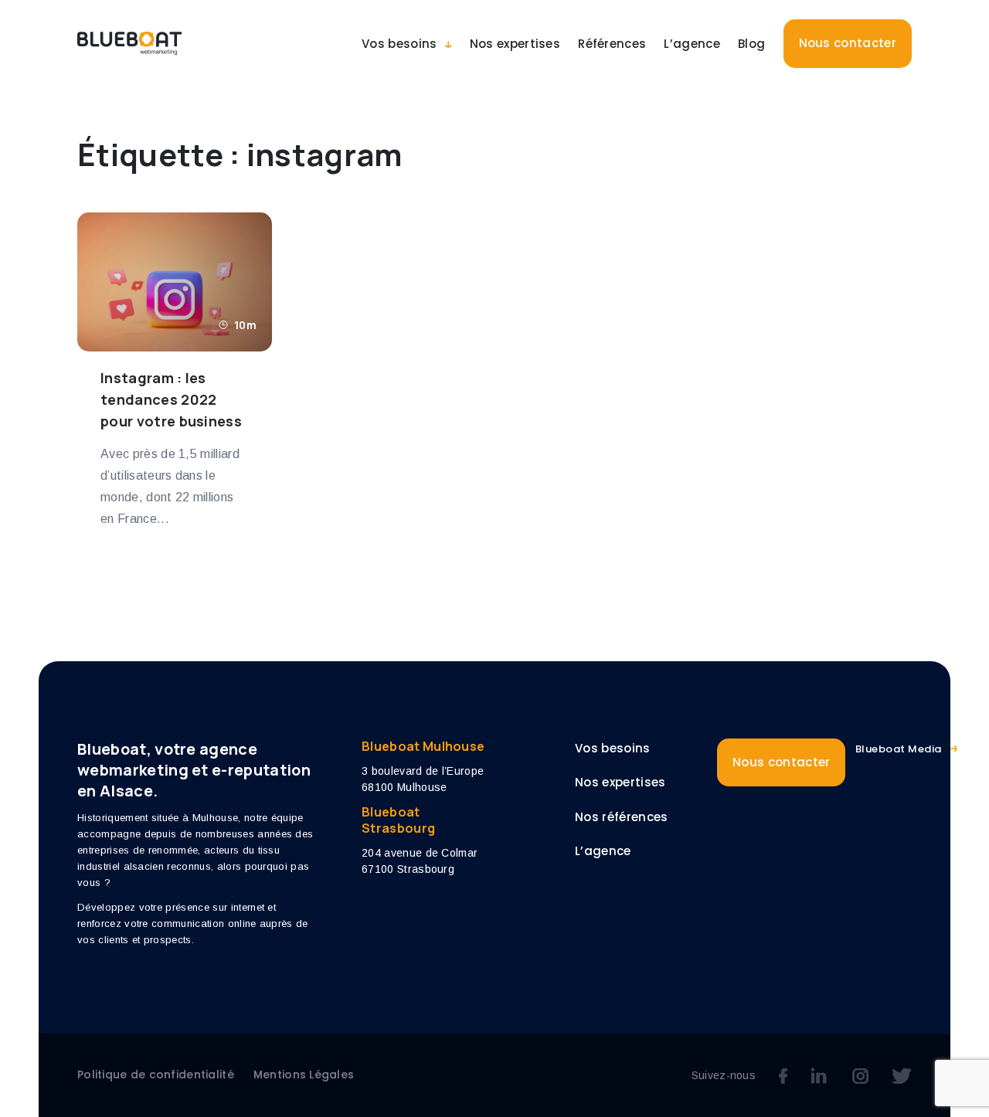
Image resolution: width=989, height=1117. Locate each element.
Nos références (621, 817)
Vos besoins (399, 44)
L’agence (692, 44)
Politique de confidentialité (155, 1074)
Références (612, 44)
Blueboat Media (898, 749)
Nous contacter (847, 43)
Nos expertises (515, 44)
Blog (751, 44)
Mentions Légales (303, 1074)
